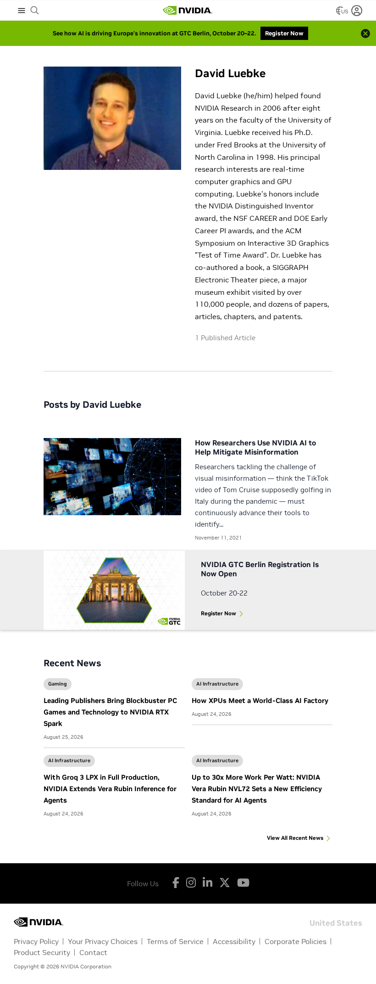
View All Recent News (295, 837)
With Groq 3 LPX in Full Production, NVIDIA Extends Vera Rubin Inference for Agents (110, 788)
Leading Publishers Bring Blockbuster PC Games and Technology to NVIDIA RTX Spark (110, 712)
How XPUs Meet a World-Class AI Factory (260, 700)
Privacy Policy (36, 941)
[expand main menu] (21, 10)
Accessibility (234, 941)
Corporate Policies (295, 941)
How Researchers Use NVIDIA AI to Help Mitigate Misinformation (255, 447)
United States (336, 922)
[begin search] (34, 10)
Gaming (57, 683)
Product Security (42, 952)
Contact (93, 952)
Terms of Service (175, 941)
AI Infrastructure (217, 683)
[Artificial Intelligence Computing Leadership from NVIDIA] (187, 10)
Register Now (218, 613)
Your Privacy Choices (103, 941)
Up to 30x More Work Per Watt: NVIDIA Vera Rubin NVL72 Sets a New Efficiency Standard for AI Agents (257, 788)
